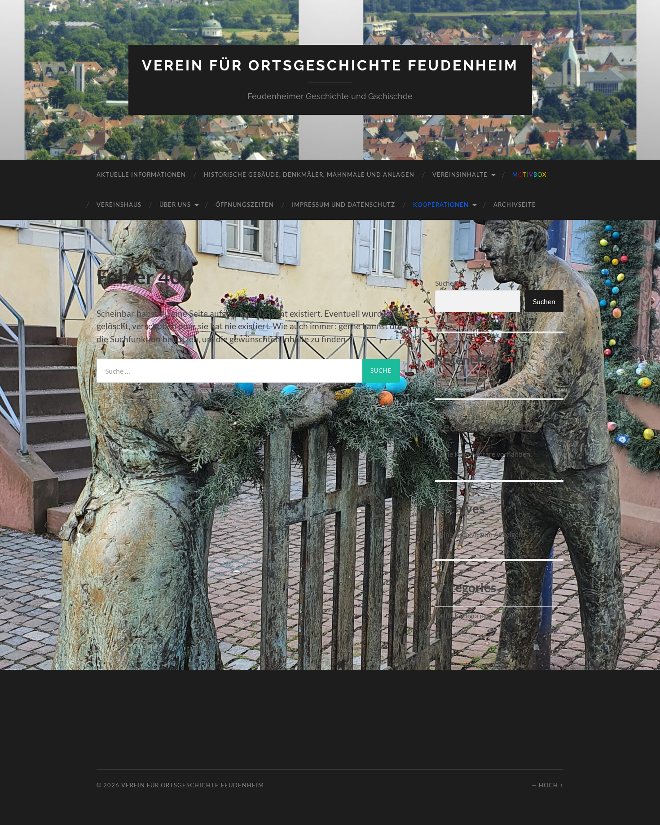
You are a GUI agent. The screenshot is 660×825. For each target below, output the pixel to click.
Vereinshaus (119, 204)
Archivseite (514, 204)
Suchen (446, 283)
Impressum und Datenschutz (343, 204)
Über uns (175, 204)
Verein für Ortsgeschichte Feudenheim (330, 65)
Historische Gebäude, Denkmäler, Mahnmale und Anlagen (309, 174)
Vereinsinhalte (460, 174)
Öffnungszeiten (245, 204)
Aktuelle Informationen (141, 174)
